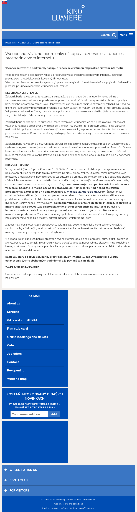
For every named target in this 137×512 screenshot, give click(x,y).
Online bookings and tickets (27, 337)
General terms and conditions (68, 504)
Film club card (17, 328)
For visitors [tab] (19, 490)
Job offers (14, 353)
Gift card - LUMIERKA (22, 320)
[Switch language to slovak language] (5, 2)
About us (13, 303)
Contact (13, 362)
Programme (11, 43)
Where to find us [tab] (23, 470)
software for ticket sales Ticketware (78, 508)
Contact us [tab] (18, 480)
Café (10, 345)
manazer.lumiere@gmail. (83, 191)
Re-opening (15, 370)
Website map (17, 379)
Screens (13, 312)
